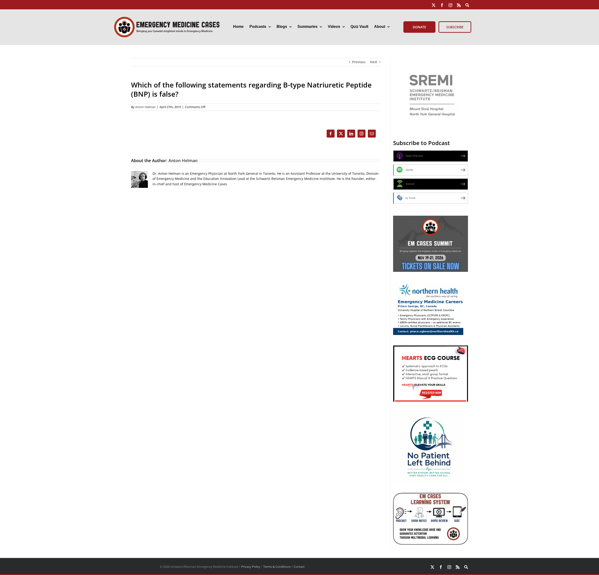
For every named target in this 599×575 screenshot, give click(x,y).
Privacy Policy (250, 566)
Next (373, 62)
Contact (299, 566)
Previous (358, 62)
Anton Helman (145, 107)
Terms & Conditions (277, 566)
